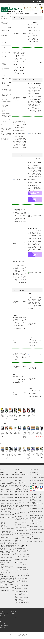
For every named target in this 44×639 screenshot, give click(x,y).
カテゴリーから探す (8, 4)
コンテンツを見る (22, 4)
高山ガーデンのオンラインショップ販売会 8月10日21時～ (6, 91)
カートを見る (14, 617)
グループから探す (15, 4)
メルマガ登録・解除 (4, 625)
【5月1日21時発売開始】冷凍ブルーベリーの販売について (6, 110)
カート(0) (36, 1)
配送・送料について (4, 615)
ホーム (2, 4)
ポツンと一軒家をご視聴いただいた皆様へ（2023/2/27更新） (6, 82)
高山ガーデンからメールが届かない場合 (6, 95)
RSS (1, 627)
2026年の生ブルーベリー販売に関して (6, 106)
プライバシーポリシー (4, 623)
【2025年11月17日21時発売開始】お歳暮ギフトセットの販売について (6, 115)
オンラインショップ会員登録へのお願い (6, 99)
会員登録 (13, 613)
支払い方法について (4, 613)
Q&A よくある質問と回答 (6, 86)
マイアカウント (14, 611)
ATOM (4, 627)
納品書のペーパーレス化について (6, 102)
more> (5, 121)
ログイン (13, 615)
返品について (3, 617)
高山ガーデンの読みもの (6, 78)
